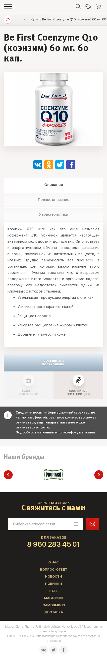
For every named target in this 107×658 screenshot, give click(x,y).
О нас (53, 562)
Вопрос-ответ (53, 569)
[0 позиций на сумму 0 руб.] (98, 6)
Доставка (53, 612)
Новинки (53, 584)
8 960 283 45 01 (53, 544)
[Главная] (8, 19)
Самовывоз (54, 605)
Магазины (53, 598)
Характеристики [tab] (53, 214)
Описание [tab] (53, 184)
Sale (53, 591)
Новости (53, 576)
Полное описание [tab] (53, 199)
